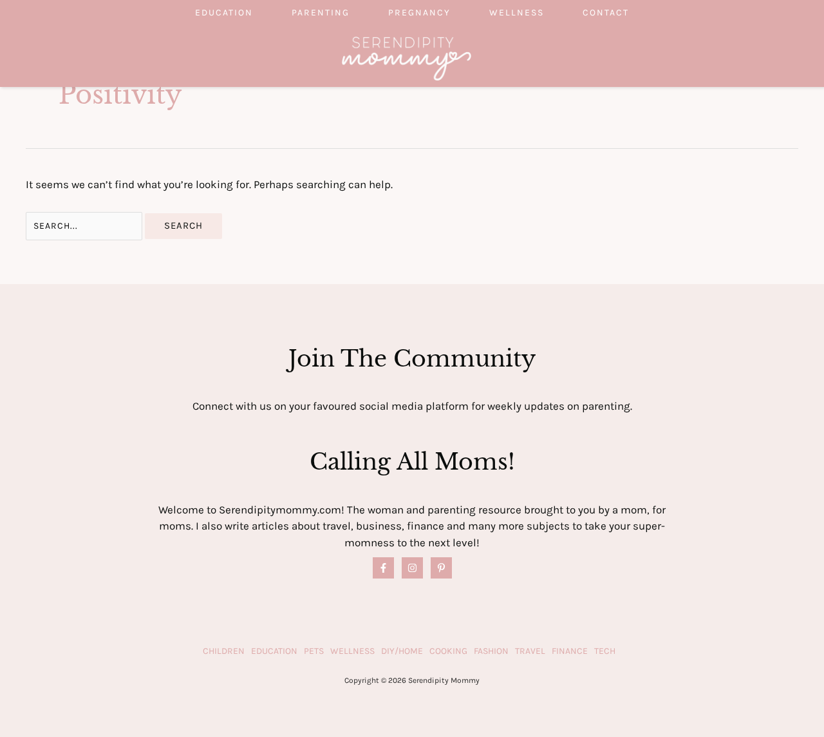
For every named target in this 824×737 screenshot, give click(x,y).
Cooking (448, 651)
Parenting (321, 12)
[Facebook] (383, 568)
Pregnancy (419, 12)
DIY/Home (402, 651)
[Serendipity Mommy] (406, 57)
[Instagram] (412, 568)
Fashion (491, 651)
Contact (606, 12)
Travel (530, 651)
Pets (314, 651)
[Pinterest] (441, 568)
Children (224, 651)
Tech (604, 651)
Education (224, 12)
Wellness (516, 12)
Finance (570, 651)
